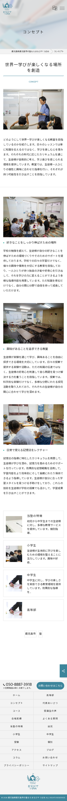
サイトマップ (50, 765)
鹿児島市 (30, 634)
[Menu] (62, 8)
